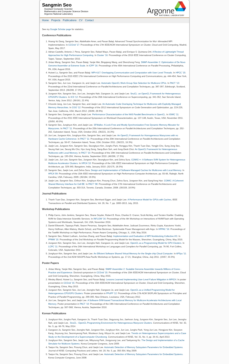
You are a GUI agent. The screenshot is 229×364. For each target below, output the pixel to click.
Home (45, 20)
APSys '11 (181, 253)
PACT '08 (93, 184)
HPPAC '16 (163, 229)
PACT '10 (85, 153)
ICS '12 (74, 97)
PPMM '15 (53, 239)
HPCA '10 (86, 163)
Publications (69, 20)
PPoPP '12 (111, 293)
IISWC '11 (174, 114)
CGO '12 (76, 107)
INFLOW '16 (99, 218)
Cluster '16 (102, 55)
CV (81, 20)
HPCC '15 (180, 72)
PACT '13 (174, 83)
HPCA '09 (53, 173)
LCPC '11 (52, 246)
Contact (89, 20)
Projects (55, 20)
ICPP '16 (93, 65)
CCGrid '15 (102, 272)
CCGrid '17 (73, 45)
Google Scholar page (60, 29)
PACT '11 (67, 128)
